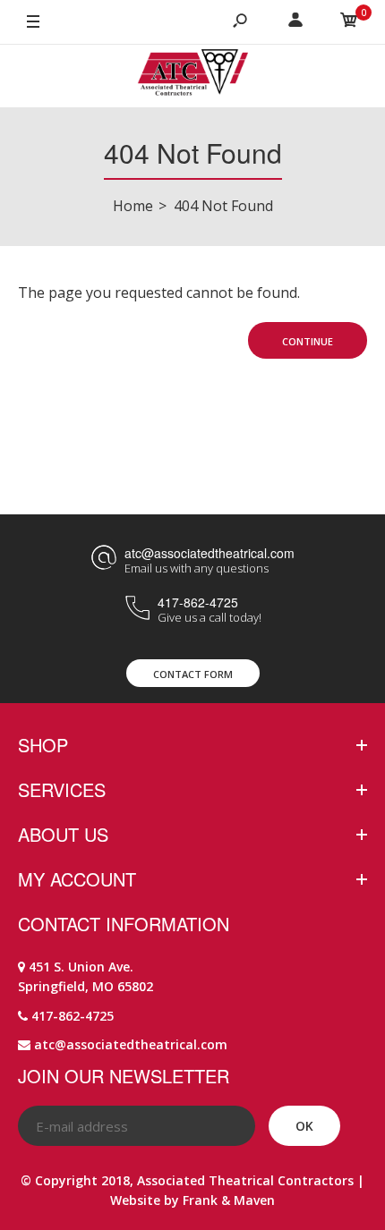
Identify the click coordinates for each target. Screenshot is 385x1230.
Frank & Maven (229, 1200)
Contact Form (193, 674)
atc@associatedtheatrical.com (209, 553)
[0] (349, 22)
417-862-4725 (198, 602)
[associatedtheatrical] (193, 76)
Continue (307, 341)
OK (304, 1125)
